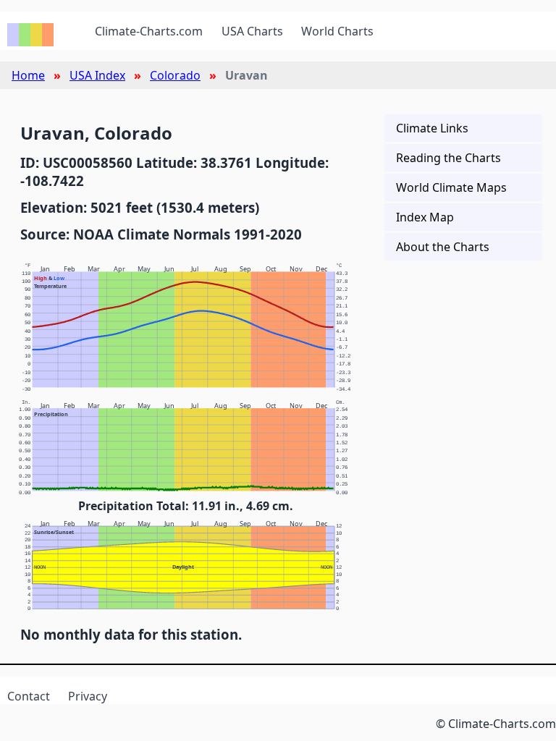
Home (28, 75)
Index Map (425, 217)
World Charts (337, 31)
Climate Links (432, 128)
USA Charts (252, 31)
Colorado (175, 75)
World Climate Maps (451, 187)
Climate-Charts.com (149, 31)
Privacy (87, 696)
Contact (28, 696)
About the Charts (442, 247)
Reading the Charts (448, 158)
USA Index (97, 75)
